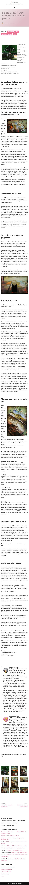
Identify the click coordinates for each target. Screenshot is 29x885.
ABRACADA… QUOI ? (14, 835)
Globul (5, 23)
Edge (17, 31)
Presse (2, 876)
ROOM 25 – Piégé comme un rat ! (19, 852)
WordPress (19, 883)
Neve (8, 883)
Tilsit (15, 34)
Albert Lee (3, 835)
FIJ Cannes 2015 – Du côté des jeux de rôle (17, 845)
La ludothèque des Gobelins (7, 867)
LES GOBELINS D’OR (6, 871)
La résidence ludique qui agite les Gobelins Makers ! (13, 820)
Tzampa (3, 838)
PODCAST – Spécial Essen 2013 (14, 850)
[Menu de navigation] (14, 7)
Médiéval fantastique (7, 34)
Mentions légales (5, 873)
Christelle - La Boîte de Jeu (7, 831)
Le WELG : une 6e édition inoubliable (9, 823)
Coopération (11, 31)
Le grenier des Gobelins (6, 869)
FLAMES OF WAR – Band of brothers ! (16, 848)
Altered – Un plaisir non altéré (8, 825)
